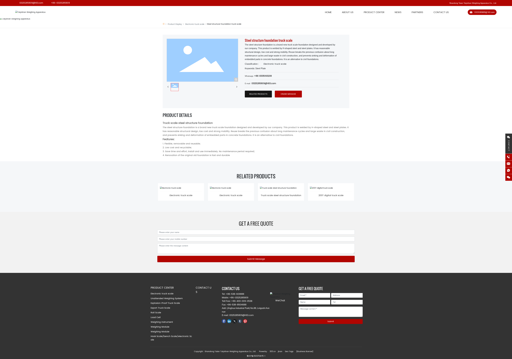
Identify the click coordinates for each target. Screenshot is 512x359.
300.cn (273, 351)
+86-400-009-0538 (241, 301)
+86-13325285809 (60, 3)
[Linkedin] (229, 321)
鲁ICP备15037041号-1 (256, 356)
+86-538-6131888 (235, 294)
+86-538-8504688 (236, 304)
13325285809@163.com (31, 3)
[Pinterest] (245, 321)
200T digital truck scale (331, 195)
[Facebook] (224, 321)
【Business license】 (304, 351)
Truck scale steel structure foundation (281, 195)
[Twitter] (235, 321)
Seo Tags (289, 351)
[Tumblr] (240, 321)
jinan (280, 351)
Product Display (175, 24)
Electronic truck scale (194, 24)
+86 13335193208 (263, 76)
